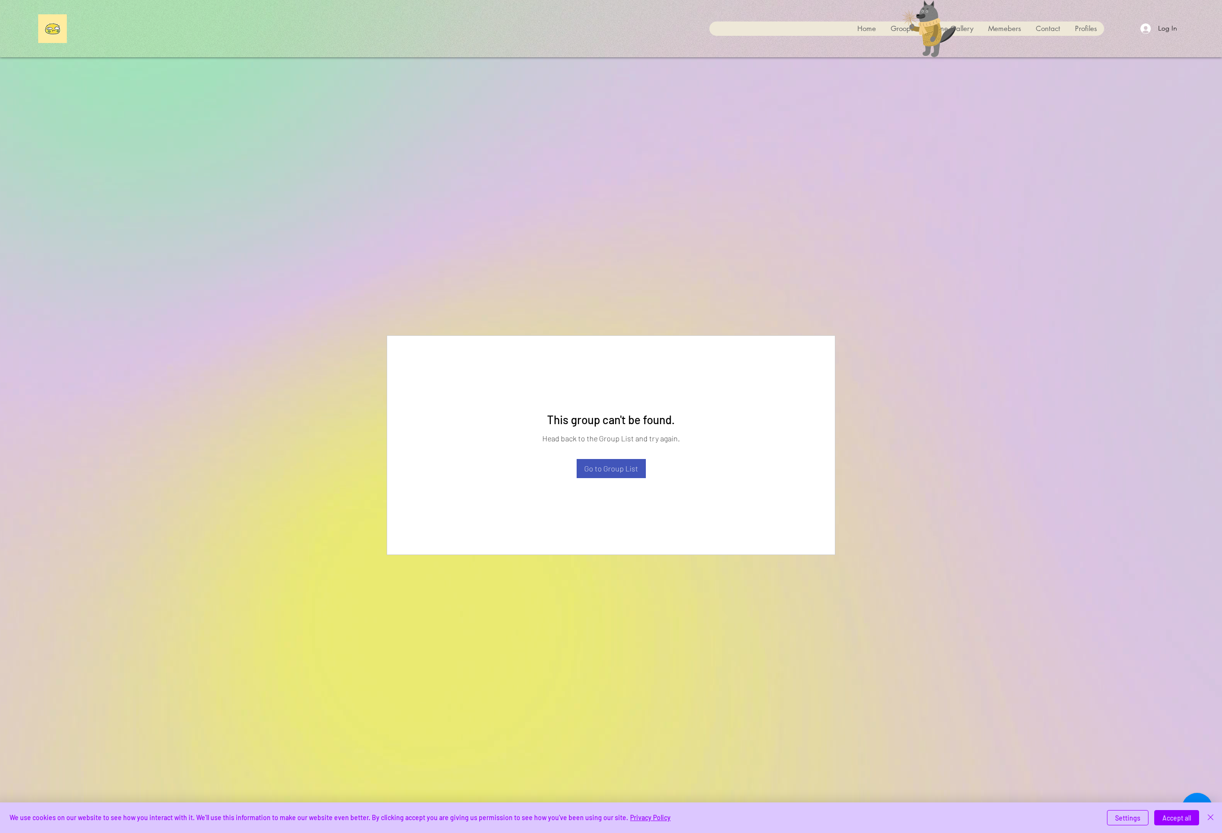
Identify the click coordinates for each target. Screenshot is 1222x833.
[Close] (1210, 817)
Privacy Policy (650, 817)
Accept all (1176, 818)
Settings (1127, 818)
